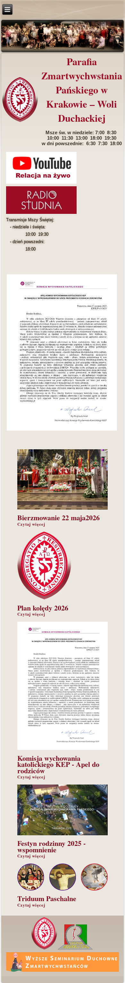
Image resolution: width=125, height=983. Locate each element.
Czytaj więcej (31, 524)
